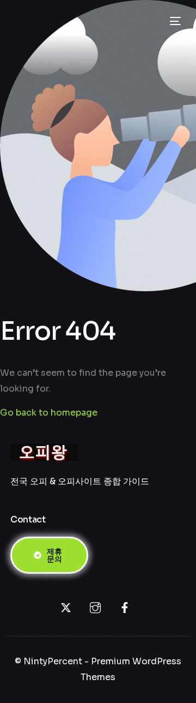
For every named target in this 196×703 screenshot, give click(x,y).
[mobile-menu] (174, 21)
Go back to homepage (48, 412)
